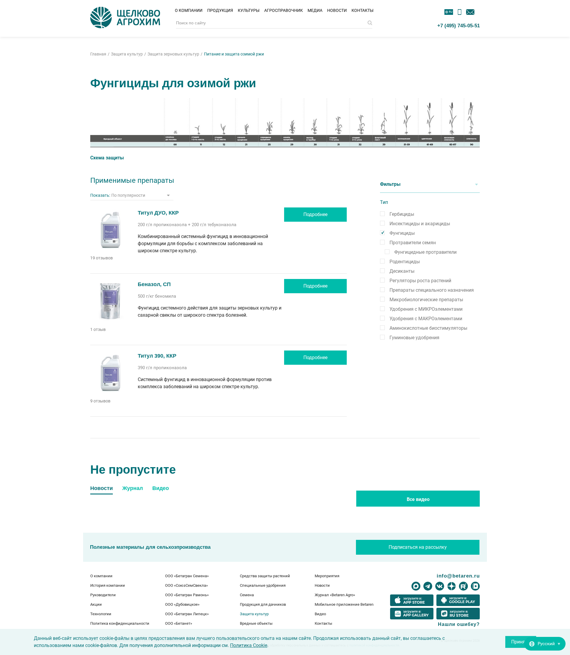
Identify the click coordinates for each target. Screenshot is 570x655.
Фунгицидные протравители (425, 252)
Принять (520, 642)
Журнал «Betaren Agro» (335, 595)
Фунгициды (402, 233)
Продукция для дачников (263, 604)
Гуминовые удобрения (414, 337)
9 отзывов (100, 401)
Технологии (100, 614)
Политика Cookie (248, 645)
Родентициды (405, 261)
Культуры (248, 10)
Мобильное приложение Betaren (344, 604)
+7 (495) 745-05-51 (458, 25)
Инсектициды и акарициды (420, 223)
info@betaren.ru (458, 576)
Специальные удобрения (263, 585)
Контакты (362, 10)
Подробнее (315, 214)
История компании (107, 585)
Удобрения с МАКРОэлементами (426, 318)
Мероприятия (327, 576)
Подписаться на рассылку (418, 547)
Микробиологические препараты (426, 299)
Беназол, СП (154, 284)
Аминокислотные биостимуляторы (428, 328)
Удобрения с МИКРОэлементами (426, 309)
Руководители (103, 595)
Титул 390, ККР (157, 356)
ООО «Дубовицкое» (182, 604)
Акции (96, 604)
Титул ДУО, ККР (158, 213)
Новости (337, 10)
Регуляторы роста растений (420, 280)
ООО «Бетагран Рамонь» (187, 595)
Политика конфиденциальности (119, 623)
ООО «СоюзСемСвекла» (186, 585)
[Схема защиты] (285, 122)
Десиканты (402, 271)
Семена (247, 595)
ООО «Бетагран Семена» (187, 576)
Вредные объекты (256, 623)
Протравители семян (413, 242)
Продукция (220, 10)
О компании (188, 10)
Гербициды (402, 214)
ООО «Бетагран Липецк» (187, 614)
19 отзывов (101, 258)
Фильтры (390, 184)
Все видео (418, 499)
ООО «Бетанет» (178, 623)
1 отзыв (98, 329)
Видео (320, 614)
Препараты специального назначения (432, 290)
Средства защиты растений (265, 576)
